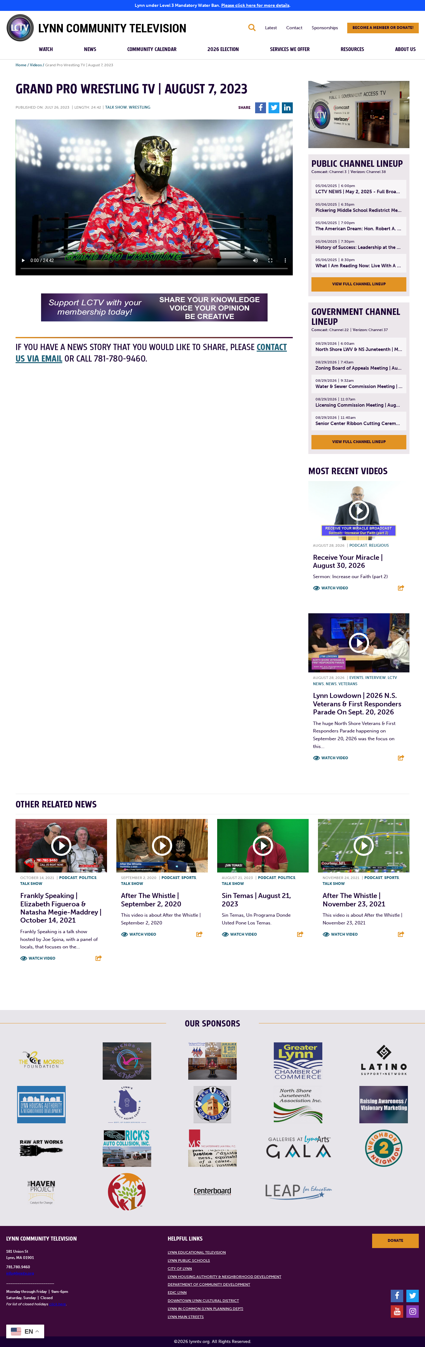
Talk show (116, 107)
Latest (271, 27)
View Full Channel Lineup (359, 284)
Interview (375, 678)
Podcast (358, 545)
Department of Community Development (209, 1284)
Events (356, 678)
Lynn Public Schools (189, 1260)
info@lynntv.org (20, 1273)
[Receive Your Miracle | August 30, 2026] (358, 510)
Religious (379, 545)
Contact (294, 27)
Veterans (348, 684)
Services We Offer (290, 49)
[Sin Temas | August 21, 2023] (263, 845)
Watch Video (334, 588)
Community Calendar (151, 49)
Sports (188, 878)
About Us (405, 49)
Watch (46, 49)
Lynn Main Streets (186, 1317)
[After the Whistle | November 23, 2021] (363, 845)
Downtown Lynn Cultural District (203, 1300)
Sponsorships (325, 27)
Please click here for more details (255, 5)
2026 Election (223, 49)
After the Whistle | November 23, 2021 (354, 899)
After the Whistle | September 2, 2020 (151, 899)
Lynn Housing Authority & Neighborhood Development (224, 1277)
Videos (36, 65)
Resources (352, 49)
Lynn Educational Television (197, 1252)
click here (57, 1304)
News (90, 49)
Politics (87, 878)
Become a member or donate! (383, 28)
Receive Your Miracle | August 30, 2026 (348, 561)
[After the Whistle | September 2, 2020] (162, 845)
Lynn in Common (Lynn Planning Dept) (205, 1309)
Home (21, 65)
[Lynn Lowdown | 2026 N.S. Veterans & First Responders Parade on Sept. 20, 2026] (358, 642)
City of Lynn (180, 1268)
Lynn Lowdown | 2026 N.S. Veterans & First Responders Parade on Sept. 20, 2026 (357, 703)
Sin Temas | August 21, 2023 (256, 899)
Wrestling (139, 107)
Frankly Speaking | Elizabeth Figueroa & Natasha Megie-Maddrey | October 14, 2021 (60, 907)
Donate (395, 1240)
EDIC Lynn (177, 1292)
